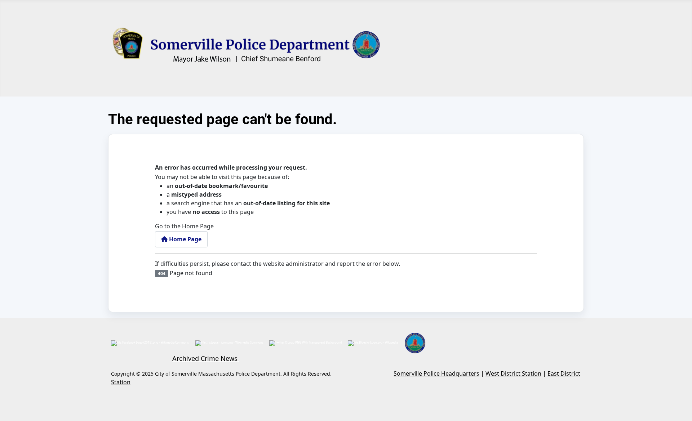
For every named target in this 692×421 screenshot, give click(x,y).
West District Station (513, 373)
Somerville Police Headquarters (436, 373)
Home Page (184, 239)
